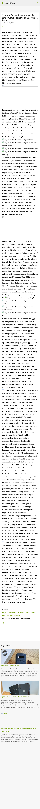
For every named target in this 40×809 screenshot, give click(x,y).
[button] (3, 26)
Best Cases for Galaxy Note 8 (10, 665)
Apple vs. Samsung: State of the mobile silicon (15, 697)
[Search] (37, 3)
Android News (10, 3)
